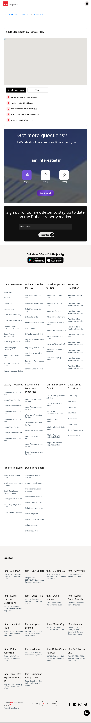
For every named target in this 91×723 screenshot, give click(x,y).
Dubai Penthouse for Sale (33, 296)
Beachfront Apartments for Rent (34, 453)
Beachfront (72, 401)
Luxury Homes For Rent (13, 433)
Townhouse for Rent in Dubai (55, 324)
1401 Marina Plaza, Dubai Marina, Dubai (54, 600)
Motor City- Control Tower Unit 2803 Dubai (55, 627)
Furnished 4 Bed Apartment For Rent (75, 367)
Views (37, 90)
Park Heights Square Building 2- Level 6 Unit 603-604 (34, 599)
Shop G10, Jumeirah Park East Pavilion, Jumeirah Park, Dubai (13, 630)
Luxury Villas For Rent (12, 427)
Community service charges (32, 476)
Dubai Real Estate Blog (12, 315)
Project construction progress (33, 490)
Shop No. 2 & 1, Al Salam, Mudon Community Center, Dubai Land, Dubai (75, 629)
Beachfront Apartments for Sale (34, 445)
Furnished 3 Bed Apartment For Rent (75, 359)
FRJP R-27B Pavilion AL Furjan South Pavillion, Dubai (12, 575)
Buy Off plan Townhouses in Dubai (54, 412)
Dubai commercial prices (34, 519)
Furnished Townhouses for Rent (55, 351)
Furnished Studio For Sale (76, 296)
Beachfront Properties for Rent (33, 408)
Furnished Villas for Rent (55, 344)
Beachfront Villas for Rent (33, 437)
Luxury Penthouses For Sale (12, 412)
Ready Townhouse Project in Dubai (11, 492)
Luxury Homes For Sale (13, 406)
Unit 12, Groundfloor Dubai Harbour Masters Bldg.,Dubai (13, 603)
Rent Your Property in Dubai (54, 358)
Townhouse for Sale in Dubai (33, 354)
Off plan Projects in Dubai (53, 420)
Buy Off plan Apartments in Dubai (55, 397)
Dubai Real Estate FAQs (13, 320)
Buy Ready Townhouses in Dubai (34, 362)
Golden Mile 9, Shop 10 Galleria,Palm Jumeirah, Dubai (12, 654)
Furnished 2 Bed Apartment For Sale (75, 312)
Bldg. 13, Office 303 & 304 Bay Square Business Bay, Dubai (56, 575)
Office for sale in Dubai (34, 334)
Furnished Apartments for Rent (54, 337)
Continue (44, 193)
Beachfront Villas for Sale (34, 431)
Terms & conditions (11, 708)
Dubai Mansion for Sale (34, 303)
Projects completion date (35, 483)
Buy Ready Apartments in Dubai (35, 341)
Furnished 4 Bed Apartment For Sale (75, 328)
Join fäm (7, 298)
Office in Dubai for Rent (55, 317)
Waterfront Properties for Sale (33, 416)
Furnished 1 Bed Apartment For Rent (75, 343)
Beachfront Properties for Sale (33, 400)
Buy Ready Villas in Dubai (34, 347)
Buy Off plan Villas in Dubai (54, 405)
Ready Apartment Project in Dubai (13, 484)
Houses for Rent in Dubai (56, 330)
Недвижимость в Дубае (13, 371)
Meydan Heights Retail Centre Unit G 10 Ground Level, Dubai (34, 630)
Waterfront (72, 407)
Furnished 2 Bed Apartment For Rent (75, 351)
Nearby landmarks (16, 90)
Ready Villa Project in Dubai (12, 476)
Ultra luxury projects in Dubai (12, 505)
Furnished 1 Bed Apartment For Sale (75, 304)
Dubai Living (72, 396)
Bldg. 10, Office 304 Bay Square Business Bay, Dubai (13, 681)
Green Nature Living (75, 430)
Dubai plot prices (31, 525)
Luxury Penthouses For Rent (12, 439)
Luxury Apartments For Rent (12, 420)
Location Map (9, 309)
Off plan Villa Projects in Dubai (55, 428)
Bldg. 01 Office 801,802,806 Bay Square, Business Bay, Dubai (34, 576)
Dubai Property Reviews (13, 512)
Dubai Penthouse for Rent (54, 296)
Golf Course (72, 418)
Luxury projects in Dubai (13, 499)
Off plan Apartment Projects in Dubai (53, 436)
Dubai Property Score (12, 342)
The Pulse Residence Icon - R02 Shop (76, 600)
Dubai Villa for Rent (53, 311)
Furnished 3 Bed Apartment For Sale (75, 320)
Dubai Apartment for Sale (33, 310)
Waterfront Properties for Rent (33, 424)
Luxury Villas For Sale (12, 400)
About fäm (8, 292)
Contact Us (8, 303)
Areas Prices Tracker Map (11, 356)
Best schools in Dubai (33, 497)
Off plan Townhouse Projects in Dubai (54, 444)
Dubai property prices (33, 502)
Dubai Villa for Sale (32, 317)
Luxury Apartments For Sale (12, 393)
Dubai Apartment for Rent (54, 304)
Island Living (72, 424)
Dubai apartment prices (34, 508)
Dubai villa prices (31, 514)
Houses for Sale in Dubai (34, 323)
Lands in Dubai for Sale (34, 369)
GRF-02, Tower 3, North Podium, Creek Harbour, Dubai (56, 654)
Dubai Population (31, 531)
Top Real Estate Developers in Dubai (11, 327)
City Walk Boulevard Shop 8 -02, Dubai (76, 573)
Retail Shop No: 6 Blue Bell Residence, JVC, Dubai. (33, 679)
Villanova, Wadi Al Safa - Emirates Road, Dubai (34, 652)
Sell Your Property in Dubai (11, 364)
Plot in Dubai (30, 328)
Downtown (72, 413)
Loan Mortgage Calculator (10, 348)
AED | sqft (50, 703)
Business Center (74, 436)
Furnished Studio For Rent (76, 336)
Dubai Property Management (9, 335)
